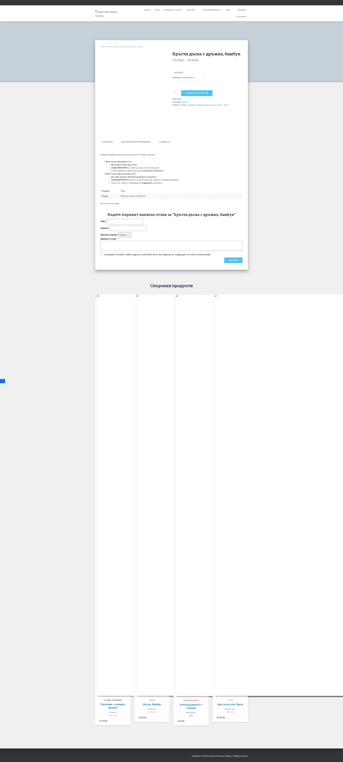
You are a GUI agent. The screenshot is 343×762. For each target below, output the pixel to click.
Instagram (241, 17)
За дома (110, 47)
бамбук (183, 105)
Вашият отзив (108, 239)
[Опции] (125, 720)
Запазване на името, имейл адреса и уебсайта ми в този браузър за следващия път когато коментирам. (157, 254)
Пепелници (117, 700)
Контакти (191, 10)
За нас (157, 10)
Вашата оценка (109, 234)
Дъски (116, 47)
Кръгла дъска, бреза (230, 704)
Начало (147, 10)
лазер (225, 105)
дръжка (200, 105)
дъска (213, 105)
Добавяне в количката (195, 93)
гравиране (191, 105)
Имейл (104, 228)
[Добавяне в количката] (164, 717)
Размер (178, 72)
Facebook (241, 10)
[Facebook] (2, 381)
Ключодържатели (191, 700)
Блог (228, 10)
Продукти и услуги (172, 10)
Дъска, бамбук (152, 704)
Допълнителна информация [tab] (135, 142)
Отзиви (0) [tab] (164, 142)
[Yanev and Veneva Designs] (110, 13)
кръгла (219, 105)
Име (103, 221)
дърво (207, 105)
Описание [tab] (107, 142)
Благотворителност (211, 10)
